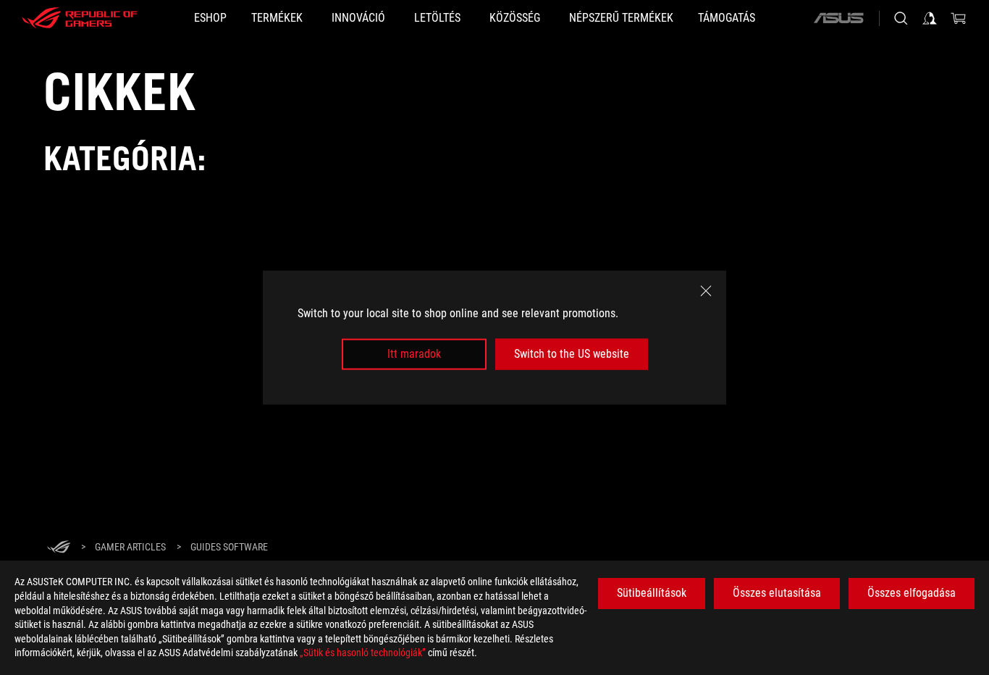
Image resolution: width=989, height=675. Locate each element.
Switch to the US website (571, 354)
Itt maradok (414, 354)
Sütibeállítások (651, 593)
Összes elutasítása (777, 593)
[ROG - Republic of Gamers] (80, 18)
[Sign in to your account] (929, 18)
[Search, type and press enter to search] (900, 18)
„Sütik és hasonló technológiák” (363, 652)
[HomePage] (58, 547)
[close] (706, 291)
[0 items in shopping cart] (958, 18)
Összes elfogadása (911, 593)
